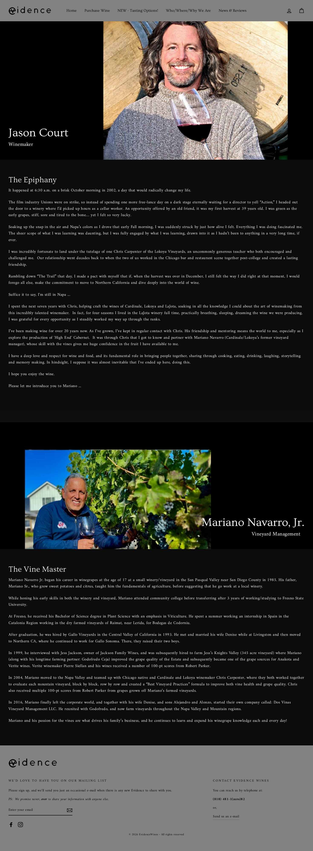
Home (71, 10)
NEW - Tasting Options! (138, 10)
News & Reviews (233, 10)
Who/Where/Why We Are (188, 10)
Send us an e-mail (226, 816)
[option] (156, 90)
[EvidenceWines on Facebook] (11, 824)
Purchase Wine (97, 10)
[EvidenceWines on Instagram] (20, 824)
